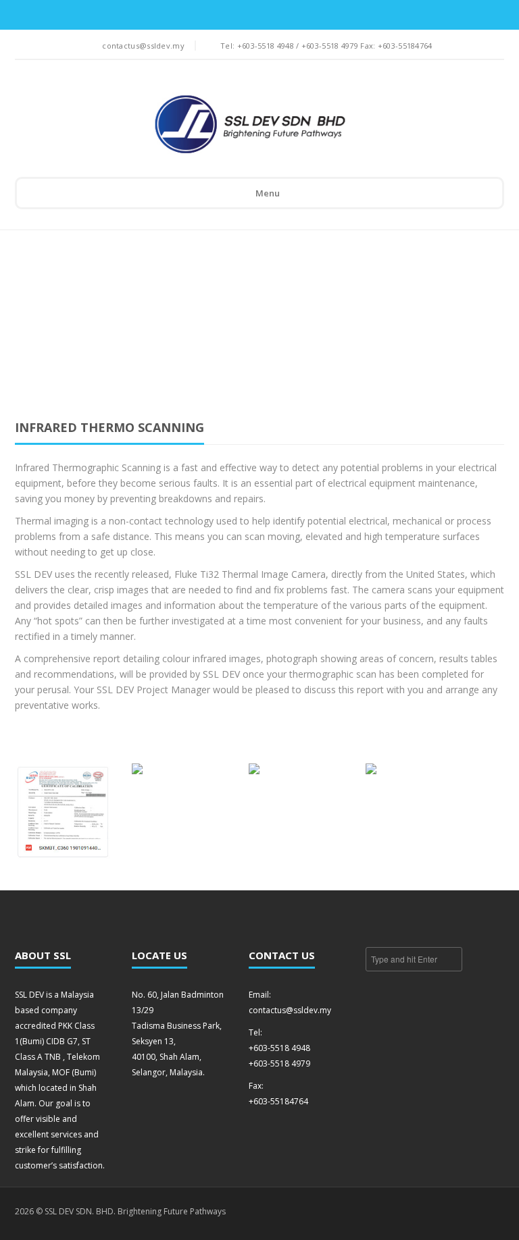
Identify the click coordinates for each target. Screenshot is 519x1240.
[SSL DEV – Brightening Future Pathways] (250, 124)
